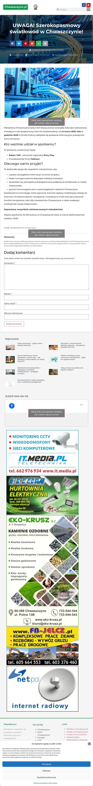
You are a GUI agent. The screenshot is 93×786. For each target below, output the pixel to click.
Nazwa (8, 294)
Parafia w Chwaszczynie (77, 729)
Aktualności (46, 50)
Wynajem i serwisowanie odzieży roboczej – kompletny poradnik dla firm (73, 345)
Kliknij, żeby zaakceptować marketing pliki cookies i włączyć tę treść (46, 121)
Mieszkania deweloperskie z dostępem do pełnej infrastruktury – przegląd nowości (29, 370)
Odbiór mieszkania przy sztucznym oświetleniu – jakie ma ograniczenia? (73, 357)
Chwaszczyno (44, 729)
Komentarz (9, 263)
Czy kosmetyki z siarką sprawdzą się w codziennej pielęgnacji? (31, 381)
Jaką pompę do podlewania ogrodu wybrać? (72, 369)
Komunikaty (58, 50)
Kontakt (41, 737)
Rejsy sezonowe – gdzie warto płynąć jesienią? (30, 344)
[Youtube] (88, 5)
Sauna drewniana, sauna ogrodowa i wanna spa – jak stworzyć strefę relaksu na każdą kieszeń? (31, 358)
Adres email (10, 303)
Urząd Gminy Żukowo (76, 734)
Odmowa (46, 771)
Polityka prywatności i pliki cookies (45, 783)
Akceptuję (46, 764)
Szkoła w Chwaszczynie (77, 732)
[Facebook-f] (84, 5)
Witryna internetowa (13, 313)
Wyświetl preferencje (46, 777)
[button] (89, 744)
